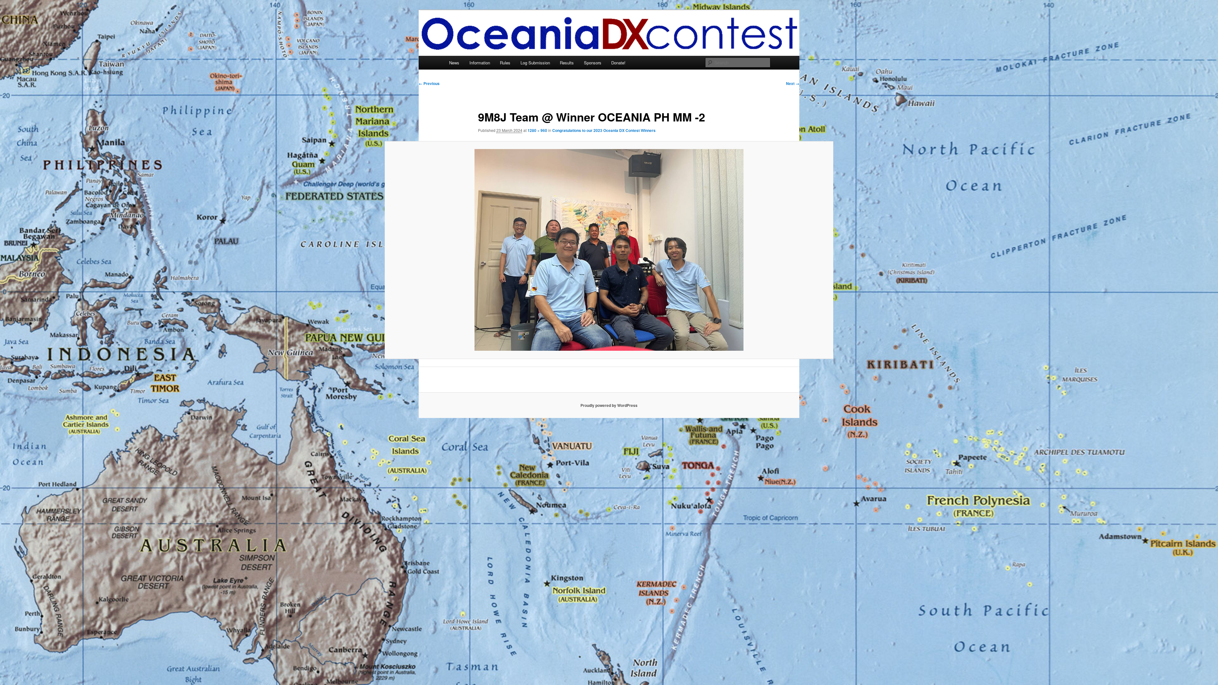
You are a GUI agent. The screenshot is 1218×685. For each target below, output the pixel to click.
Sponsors (592, 63)
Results (567, 63)
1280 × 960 (537, 130)
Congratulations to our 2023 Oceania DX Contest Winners (604, 130)
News (454, 63)
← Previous (429, 83)
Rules (505, 63)
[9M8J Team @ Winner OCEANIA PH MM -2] (609, 250)
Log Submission (535, 63)
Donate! (618, 63)
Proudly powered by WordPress (609, 405)
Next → (792, 83)
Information (479, 63)
